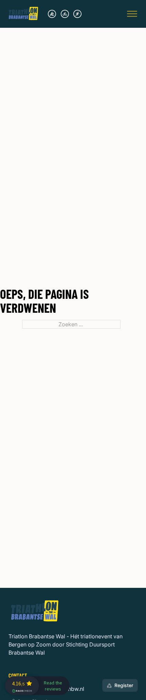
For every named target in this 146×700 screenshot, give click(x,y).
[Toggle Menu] (132, 14)
